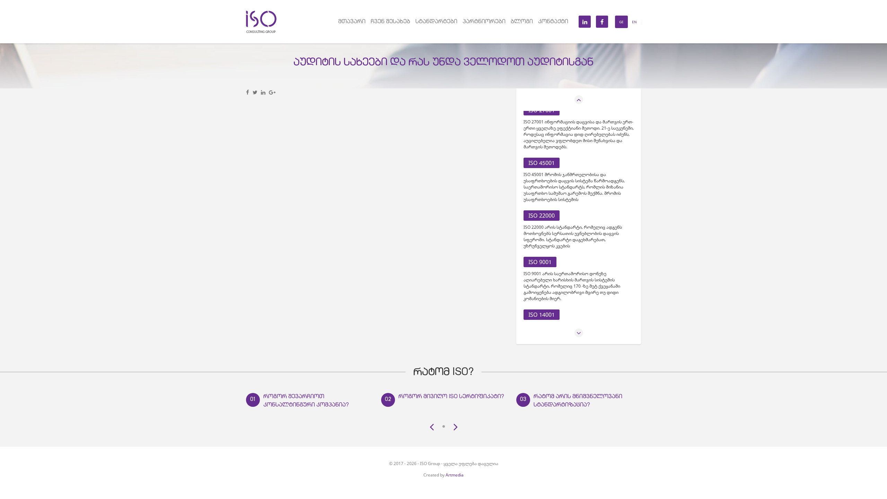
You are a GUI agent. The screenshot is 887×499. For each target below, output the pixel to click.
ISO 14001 (541, 314)
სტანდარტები (436, 22)
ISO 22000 (541, 215)
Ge (621, 21)
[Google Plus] (272, 92)
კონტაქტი (553, 22)
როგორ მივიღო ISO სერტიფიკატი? (451, 397)
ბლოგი (522, 22)
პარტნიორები (484, 22)
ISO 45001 (541, 163)
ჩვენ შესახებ (390, 22)
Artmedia (455, 475)
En (634, 21)
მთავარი (352, 22)
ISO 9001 (540, 262)
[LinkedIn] (263, 92)
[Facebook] (247, 92)
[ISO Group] (261, 13)
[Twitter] (255, 92)
